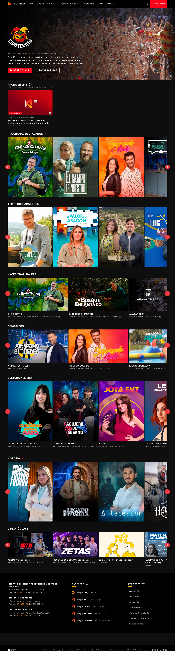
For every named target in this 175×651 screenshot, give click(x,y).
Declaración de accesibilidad (120, 650)
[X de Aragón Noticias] (99, 613)
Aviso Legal (57, 650)
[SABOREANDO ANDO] (121, 167)
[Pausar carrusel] (170, 76)
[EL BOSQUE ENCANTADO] (98, 294)
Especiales (134, 602)
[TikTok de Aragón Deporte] (105, 620)
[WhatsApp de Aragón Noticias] (108, 613)
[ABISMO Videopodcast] (30, 544)
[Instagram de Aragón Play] (98, 592)
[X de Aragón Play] (95, 592)
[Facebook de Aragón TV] (90, 599)
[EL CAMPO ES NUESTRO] (75, 167)
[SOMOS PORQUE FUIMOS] (30, 491)
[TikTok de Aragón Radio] (103, 606)
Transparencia (135, 607)
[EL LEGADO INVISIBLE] (75, 491)
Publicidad (134, 596)
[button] (46, 4)
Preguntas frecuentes (86, 650)
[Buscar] (147, 4)
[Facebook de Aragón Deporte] (96, 620)
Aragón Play (134, 591)
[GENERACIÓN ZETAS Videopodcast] (75, 544)
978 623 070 (22, 604)
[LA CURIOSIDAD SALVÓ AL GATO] (30, 411)
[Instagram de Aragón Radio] (100, 606)
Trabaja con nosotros (139, 618)
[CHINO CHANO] (30, 167)
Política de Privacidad (70, 650)
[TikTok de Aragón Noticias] (105, 613)
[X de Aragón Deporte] (99, 620)
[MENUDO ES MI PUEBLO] (121, 237)
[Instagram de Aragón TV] (97, 599)
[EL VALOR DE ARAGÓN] (75, 237)
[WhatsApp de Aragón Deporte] (108, 620)
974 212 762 (22, 616)
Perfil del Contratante (139, 613)
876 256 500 (22, 592)
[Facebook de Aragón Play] (92, 592)
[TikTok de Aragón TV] (100, 599)
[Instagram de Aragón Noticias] (102, 613)
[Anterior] (7, 167)
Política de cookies (102, 650)
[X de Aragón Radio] (96, 606)
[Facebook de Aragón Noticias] (95, 613)
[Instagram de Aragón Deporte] (102, 620)
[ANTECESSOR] (121, 491)
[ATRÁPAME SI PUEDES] (38, 346)
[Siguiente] (167, 167)
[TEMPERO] (30, 237)
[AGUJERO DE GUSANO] (75, 411)
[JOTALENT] (121, 411)
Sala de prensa (136, 624)
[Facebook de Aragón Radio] (93, 606)
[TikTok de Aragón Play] (101, 592)
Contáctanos (47, 650)
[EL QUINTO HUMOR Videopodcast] (121, 544)
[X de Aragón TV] (93, 599)
